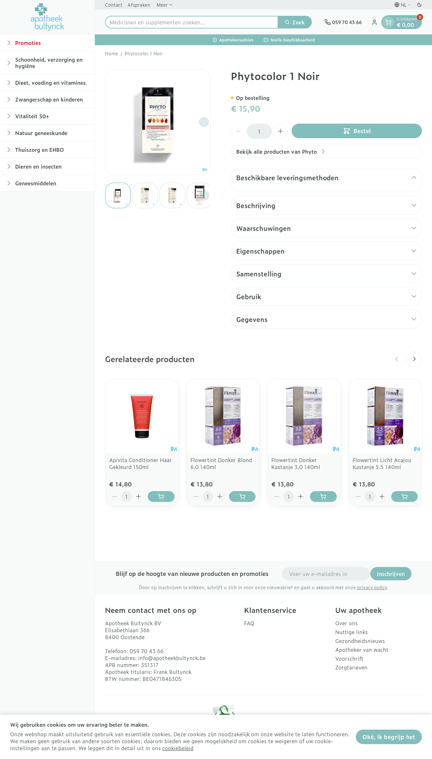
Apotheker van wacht (361, 649)
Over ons (346, 623)
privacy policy (372, 587)
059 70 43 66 (147, 651)
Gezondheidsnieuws (360, 640)
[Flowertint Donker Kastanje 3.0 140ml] (304, 416)
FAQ (249, 623)
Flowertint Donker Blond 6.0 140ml (221, 463)
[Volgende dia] (414, 359)
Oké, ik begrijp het (388, 736)
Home (111, 53)
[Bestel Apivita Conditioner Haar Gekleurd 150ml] (161, 496)
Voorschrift (349, 658)
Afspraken (138, 4)
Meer (162, 4)
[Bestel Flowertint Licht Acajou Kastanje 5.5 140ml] (404, 496)
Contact (113, 4)
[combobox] (191, 22)
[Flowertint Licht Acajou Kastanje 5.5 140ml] (385, 416)
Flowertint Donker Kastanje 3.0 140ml (295, 463)
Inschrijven (391, 573)
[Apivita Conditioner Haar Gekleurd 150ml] (141, 416)
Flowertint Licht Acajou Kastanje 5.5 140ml (382, 463)
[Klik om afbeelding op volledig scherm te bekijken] (157, 122)
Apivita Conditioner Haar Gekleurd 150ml (140, 463)
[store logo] (47, 17)
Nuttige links (351, 631)
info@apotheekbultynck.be (172, 658)
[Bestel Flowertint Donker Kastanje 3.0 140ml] (323, 496)
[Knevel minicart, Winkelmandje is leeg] (388, 22)
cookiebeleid (178, 748)
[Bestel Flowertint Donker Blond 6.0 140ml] (242, 496)
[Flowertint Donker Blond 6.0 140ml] (223, 416)
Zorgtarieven (351, 667)
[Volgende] (204, 122)
